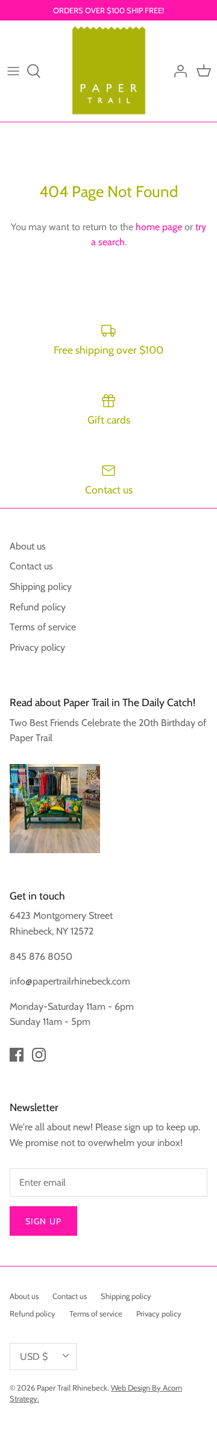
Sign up (43, 1221)
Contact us (31, 566)
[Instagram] (39, 1055)
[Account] (177, 71)
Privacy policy (37, 647)
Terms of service (43, 627)
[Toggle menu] (13, 71)
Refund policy (38, 607)
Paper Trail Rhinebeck (72, 1387)
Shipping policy (41, 586)
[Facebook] (17, 1055)
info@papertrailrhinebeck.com (70, 981)
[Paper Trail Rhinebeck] (108, 71)
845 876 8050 (41, 956)
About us (28, 546)
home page (159, 227)
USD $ (34, 1356)
